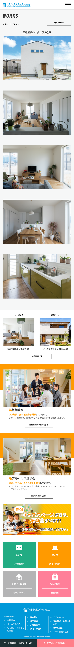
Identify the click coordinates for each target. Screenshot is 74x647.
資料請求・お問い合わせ (19, 643)
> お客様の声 (33, 625)
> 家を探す (32, 617)
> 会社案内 (9, 620)
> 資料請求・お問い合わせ (60, 622)
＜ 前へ (5, 24)
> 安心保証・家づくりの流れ (14, 629)
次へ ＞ (16, 24)
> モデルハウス (57, 617)
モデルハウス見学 (56, 643)
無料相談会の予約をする (38, 425)
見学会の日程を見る (39, 496)
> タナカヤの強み (12, 624)
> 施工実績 (32, 621)
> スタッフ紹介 (34, 629)
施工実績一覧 (59, 23)
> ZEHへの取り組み (59, 632)
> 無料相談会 (56, 628)
